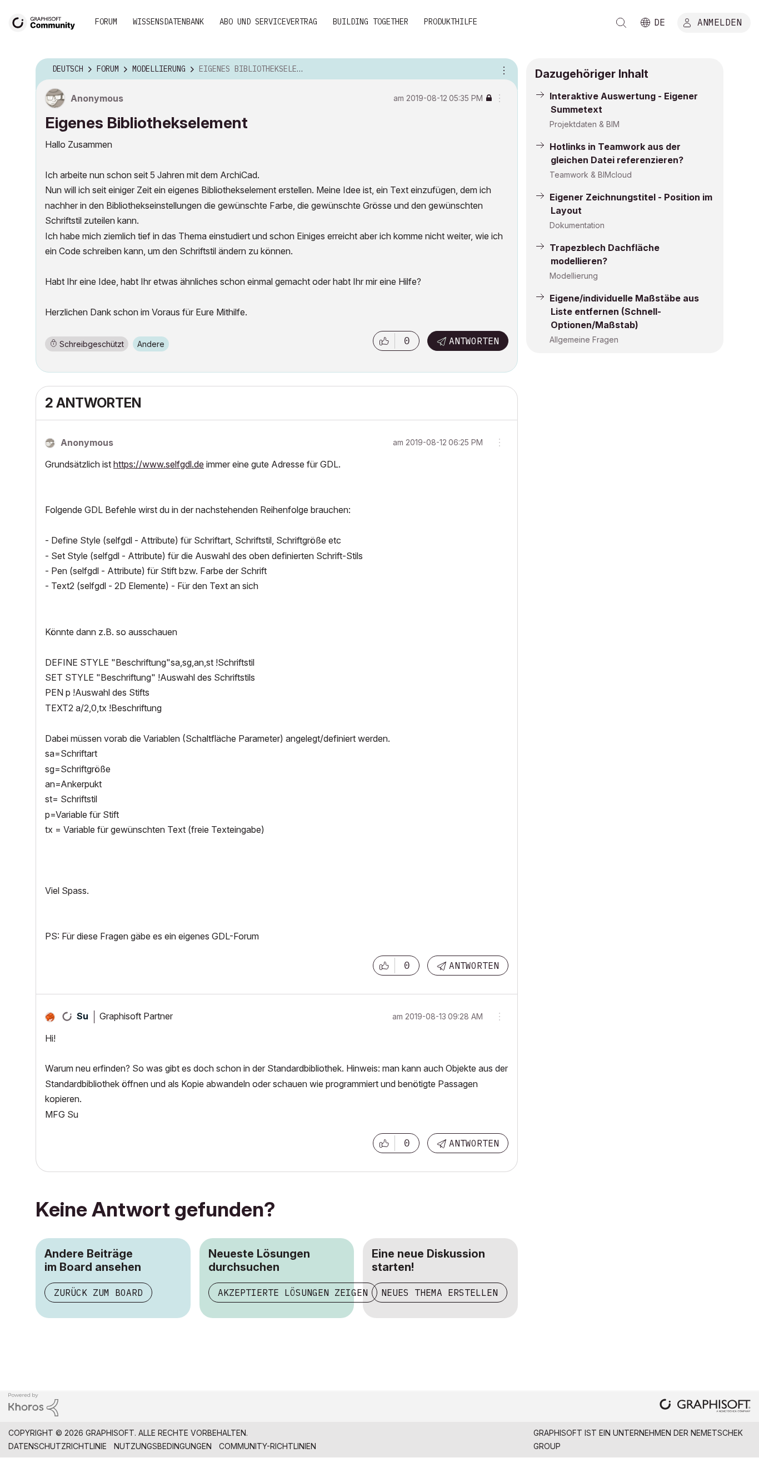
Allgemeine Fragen (584, 339)
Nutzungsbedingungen (163, 1446)
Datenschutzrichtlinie (57, 1446)
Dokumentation (577, 225)
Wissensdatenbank (168, 22)
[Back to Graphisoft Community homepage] (45, 21)
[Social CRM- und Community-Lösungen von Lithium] (33, 1404)
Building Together (370, 22)
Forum (106, 22)
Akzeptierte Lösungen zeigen (293, 1292)
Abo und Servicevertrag (268, 22)
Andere (150, 344)
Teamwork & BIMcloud (591, 174)
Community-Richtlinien (267, 1446)
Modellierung (574, 275)
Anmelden (719, 21)
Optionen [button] (502, 69)
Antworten (474, 340)
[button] (384, 340)
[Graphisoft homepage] (705, 1406)
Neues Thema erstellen (439, 1292)
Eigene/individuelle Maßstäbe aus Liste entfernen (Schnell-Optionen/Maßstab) (624, 311)
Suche (621, 22)
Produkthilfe (450, 22)
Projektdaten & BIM (585, 124)
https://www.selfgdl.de (158, 464)
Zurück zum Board (98, 1292)
